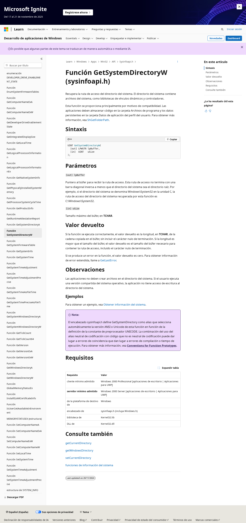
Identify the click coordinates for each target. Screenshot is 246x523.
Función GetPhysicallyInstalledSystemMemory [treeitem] (24, 187)
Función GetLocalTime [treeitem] (19, 142)
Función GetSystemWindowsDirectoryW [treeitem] (24, 325)
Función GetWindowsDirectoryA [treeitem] (19, 365)
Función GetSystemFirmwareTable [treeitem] (21, 243)
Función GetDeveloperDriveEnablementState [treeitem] (24, 122)
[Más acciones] (178, 61)
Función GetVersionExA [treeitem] (19, 351)
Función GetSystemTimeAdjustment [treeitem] (22, 265)
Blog (82, 519)
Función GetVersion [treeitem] (17, 345)
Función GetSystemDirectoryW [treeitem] (19, 233)
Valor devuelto (214, 76)
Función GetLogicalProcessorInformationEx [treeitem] (24, 167)
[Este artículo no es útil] (210, 111)
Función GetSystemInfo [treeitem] (20, 251)
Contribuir (97, 519)
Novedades (216, 38)
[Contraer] (42, 58)
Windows (81, 61)
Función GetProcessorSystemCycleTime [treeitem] (24, 200)
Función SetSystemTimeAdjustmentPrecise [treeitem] (24, 480)
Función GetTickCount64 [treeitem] (20, 339)
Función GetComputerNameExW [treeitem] (20, 110)
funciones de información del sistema (89, 465)
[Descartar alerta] (239, 6)
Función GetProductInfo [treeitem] (20, 208)
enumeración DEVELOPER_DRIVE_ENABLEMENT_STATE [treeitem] (23, 77)
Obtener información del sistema (124, 304)
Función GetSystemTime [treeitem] (20, 257)
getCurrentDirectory (78, 443)
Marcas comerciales (207, 519)
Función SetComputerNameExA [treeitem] (24, 431)
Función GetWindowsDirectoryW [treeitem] (20, 375)
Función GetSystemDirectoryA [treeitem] (23, 224)
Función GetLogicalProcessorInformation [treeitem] (24, 153)
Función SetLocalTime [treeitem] (19, 453)
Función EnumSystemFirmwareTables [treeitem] (23, 89)
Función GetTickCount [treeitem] (19, 333)
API (113, 61)
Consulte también (216, 89)
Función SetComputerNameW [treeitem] (23, 447)
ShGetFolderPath (98, 120)
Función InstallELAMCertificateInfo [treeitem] (21, 396)
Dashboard (234, 38)
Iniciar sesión (234, 29)
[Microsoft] (6, 29)
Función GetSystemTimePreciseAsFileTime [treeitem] (24, 302)
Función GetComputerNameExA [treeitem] (19, 100)
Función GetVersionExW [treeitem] (20, 357)
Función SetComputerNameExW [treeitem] (20, 439)
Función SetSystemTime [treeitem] (20, 459)
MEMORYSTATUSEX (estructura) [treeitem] (24, 418)
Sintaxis (210, 68)
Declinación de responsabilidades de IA (26, 519)
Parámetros (212, 72)
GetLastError (108, 260)
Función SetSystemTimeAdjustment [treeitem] (22, 467)
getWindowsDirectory (79, 450)
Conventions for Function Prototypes (151, 345)
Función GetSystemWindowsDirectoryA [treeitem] (23, 314)
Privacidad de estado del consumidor (146, 519)
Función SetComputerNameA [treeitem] (23, 424)
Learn (69, 61)
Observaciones (214, 81)
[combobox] (23, 65)
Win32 (104, 61)
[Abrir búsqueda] (222, 29)
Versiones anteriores (64, 519)
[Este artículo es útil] (206, 111)
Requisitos (211, 85)
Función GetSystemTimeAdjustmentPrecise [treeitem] (24, 277)
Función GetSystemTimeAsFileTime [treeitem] (21, 290)
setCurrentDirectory (78, 458)
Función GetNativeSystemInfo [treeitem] (23, 177)
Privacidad (112, 519)
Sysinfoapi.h (126, 61)
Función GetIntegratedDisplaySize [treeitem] (21, 134)
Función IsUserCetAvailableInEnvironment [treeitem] (24, 408)
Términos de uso (182, 519)
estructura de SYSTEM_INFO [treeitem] (22, 490)
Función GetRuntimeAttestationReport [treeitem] (23, 216)
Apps (94, 61)
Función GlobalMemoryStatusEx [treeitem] (20, 386)
